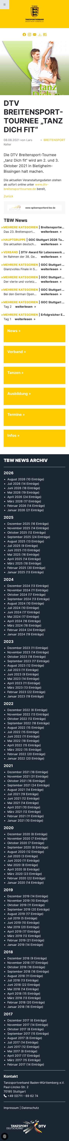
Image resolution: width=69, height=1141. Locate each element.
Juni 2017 (14, 1047)
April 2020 (14, 869)
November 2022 (18, 714)
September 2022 (19, 723)
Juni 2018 (14, 985)
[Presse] (45, 34)
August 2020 (16, 852)
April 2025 (14, 559)
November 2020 (18, 838)
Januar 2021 (15, 820)
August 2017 (16, 1038)
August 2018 (16, 976)
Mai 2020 (14, 865)
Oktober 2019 (16, 905)
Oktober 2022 (17, 719)
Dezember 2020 (18, 834)
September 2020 (19, 847)
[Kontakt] (34, 34)
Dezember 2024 (18, 586)
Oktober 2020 (17, 843)
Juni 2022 (14, 736)
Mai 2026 (14, 492)
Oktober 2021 (16, 781)
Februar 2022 (16, 754)
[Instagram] (29, 34)
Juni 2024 (14, 612)
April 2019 (14, 931)
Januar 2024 (16, 634)
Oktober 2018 (16, 967)
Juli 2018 (13, 980)
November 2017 (18, 1025)
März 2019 (14, 936)
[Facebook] (24, 34)
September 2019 (18, 909)
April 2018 (14, 993)
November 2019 (18, 900)
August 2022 (16, 727)
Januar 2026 (16, 510)
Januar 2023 (16, 696)
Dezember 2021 (18, 772)
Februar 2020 (16, 878)
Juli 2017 (13, 1042)
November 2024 (18, 590)
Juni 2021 (14, 798)
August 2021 (16, 789)
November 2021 (18, 776)
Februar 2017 (16, 1064)
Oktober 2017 (16, 1029)
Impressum (11, 1108)
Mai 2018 (13, 989)
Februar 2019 (16, 940)
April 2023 (14, 683)
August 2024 (16, 603)
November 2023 (18, 652)
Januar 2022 (16, 758)
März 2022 (15, 749)
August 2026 (16, 479)
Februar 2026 (16, 505)
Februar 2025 (16, 568)
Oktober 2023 (17, 656)
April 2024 (14, 621)
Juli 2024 (13, 608)
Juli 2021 (13, 794)
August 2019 (16, 914)
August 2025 (16, 541)
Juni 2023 (14, 674)
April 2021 (14, 807)
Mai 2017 (13, 1051)
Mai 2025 (14, 554)
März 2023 (15, 687)
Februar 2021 (16, 816)
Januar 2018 (15, 1007)
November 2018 (18, 962)
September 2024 (19, 599)
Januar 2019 (15, 944)
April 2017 (14, 1055)
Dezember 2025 (18, 523)
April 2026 (14, 497)
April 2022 (14, 745)
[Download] (39, 34)
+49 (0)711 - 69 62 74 (23, 1096)
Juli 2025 (13, 546)
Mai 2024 (14, 616)
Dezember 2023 (18, 648)
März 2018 (14, 998)
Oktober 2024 (17, 594)
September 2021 (18, 785)
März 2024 (15, 625)
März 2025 (15, 563)
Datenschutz (30, 1108)
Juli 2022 (13, 732)
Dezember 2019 (18, 896)
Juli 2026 (13, 483)
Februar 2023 (16, 692)
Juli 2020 (13, 856)
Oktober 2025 (17, 532)
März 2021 (14, 812)
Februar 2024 (16, 630)
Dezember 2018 (18, 958)
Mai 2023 (14, 679)
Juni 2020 (14, 860)
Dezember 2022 (18, 710)
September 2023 (19, 661)
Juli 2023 (13, 670)
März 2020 (15, 874)
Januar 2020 (16, 882)
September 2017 (18, 1033)
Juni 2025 (14, 550)
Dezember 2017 (18, 1020)
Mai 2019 (13, 927)
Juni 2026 (14, 488)
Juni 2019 (14, 922)
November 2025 (18, 528)
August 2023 (16, 665)
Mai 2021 (13, 803)
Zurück (8, 196)
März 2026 (15, 501)
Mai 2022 (14, 741)
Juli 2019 (13, 918)
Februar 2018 (16, 1002)
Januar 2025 (16, 572)
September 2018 (18, 971)
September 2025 (19, 537)
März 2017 (14, 1060)
